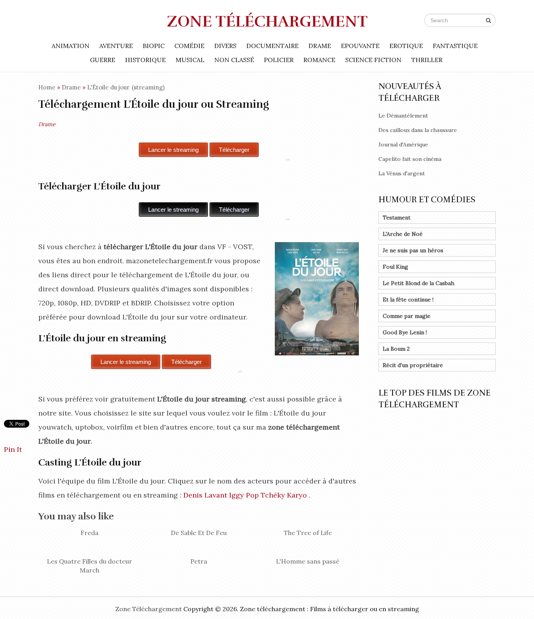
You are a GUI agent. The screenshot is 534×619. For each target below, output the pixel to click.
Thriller (427, 60)
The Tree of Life (308, 533)
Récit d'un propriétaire (413, 365)
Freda (90, 533)
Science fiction (373, 60)
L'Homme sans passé (307, 561)
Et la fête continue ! (408, 299)
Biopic (154, 46)
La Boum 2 (396, 348)
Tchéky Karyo (284, 495)
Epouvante (360, 46)
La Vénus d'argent (401, 173)
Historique (145, 60)
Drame (319, 46)
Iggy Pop (244, 495)
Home (47, 87)
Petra (198, 561)
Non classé (234, 60)
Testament (396, 217)
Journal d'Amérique (403, 144)
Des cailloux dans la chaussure (417, 130)
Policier (279, 60)
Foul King (395, 266)
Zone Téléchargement (267, 21)
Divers (225, 46)
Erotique (406, 46)
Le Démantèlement (403, 115)
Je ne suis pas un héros (413, 250)
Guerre (102, 60)
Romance (319, 60)
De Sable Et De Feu (199, 533)
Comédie (189, 46)
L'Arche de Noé (403, 233)
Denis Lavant (205, 495)
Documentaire (272, 46)
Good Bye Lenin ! (405, 332)
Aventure (116, 46)
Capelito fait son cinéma (409, 158)
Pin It (13, 449)
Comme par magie (406, 315)
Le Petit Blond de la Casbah (418, 283)
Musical (190, 60)
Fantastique (455, 46)
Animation (71, 46)
